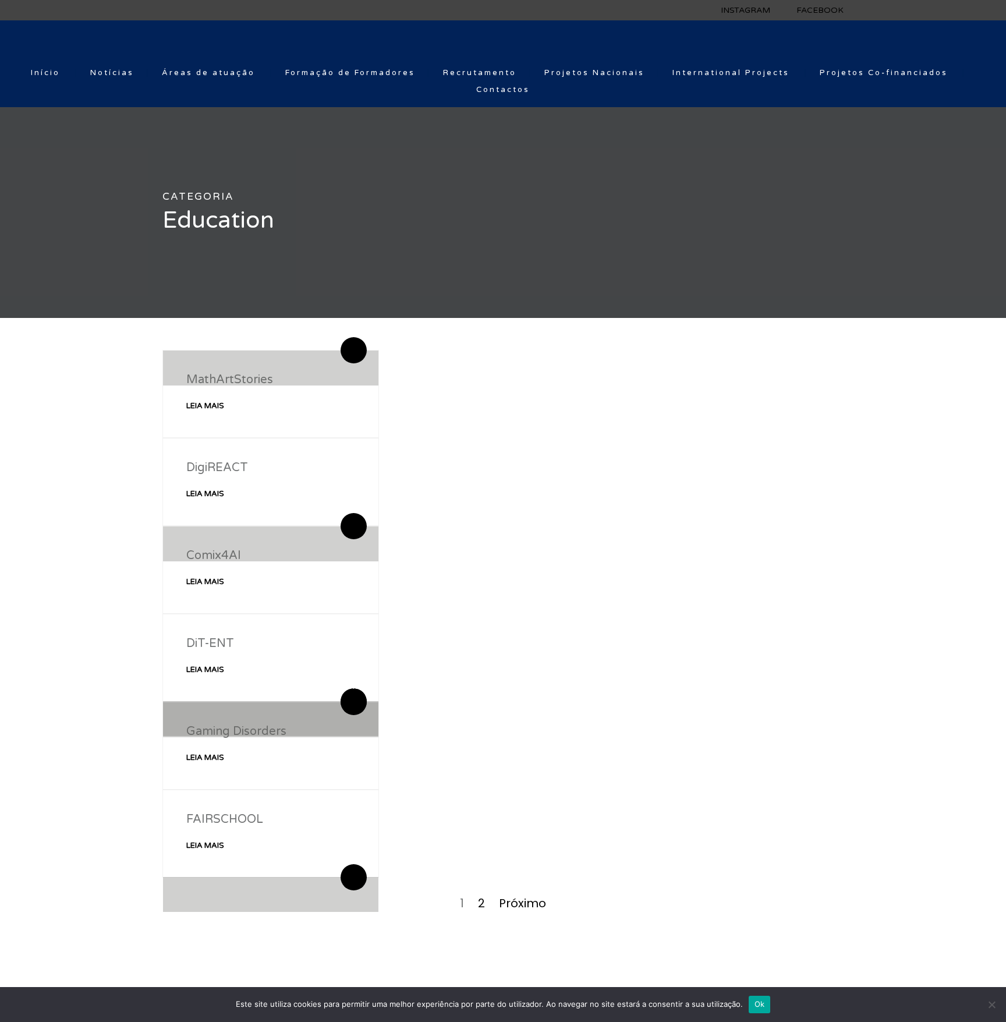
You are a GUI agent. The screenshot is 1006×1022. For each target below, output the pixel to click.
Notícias (112, 72)
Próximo (522, 903)
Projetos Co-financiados (884, 72)
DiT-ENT (210, 643)
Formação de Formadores (350, 72)
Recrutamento (479, 72)
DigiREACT (217, 468)
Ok (759, 1004)
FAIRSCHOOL (224, 819)
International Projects (730, 72)
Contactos (503, 89)
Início (45, 72)
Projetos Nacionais (594, 72)
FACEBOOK (820, 10)
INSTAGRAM (745, 10)
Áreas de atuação (208, 72)
